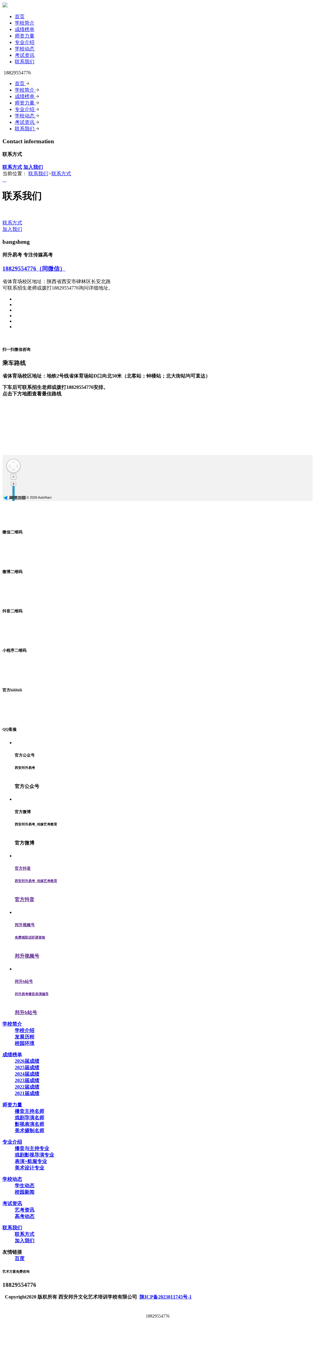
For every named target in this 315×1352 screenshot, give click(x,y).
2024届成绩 (27, 1074)
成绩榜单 (24, 29)
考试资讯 (24, 55)
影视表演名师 (29, 1124)
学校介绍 (24, 1030)
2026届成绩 (27, 1061)
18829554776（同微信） (34, 268)
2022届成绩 (27, 1086)
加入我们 (12, 229)
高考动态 (24, 1216)
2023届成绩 (27, 1080)
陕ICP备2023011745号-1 (166, 1296)
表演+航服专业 (31, 1161)
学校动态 (24, 48)
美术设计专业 (29, 1167)
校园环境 (24, 1043)
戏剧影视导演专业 (34, 1154)
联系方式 (61, 173)
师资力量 (24, 35)
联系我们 (24, 61)
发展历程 (24, 1036)
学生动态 (24, 1185)
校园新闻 (24, 1192)
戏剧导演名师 (29, 1117)
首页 (20, 16)
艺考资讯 (24, 1209)
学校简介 (24, 23)
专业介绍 (24, 42)
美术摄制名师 (29, 1130)
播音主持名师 (29, 1111)
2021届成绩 (27, 1093)
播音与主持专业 (32, 1148)
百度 (20, 1258)
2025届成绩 (27, 1067)
